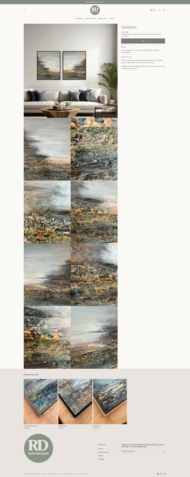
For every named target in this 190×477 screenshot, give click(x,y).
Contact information (81, 473)
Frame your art (126, 57)
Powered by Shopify (40, 473)
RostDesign (31, 473)
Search (100, 449)
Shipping (101, 459)
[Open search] (24, 10)
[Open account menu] (160, 10)
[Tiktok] (165, 474)
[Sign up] (164, 451)
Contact (100, 456)
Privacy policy (61, 473)
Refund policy (52, 473)
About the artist (103, 452)
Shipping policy (70, 473)
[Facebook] (158, 474)
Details (123, 47)
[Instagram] (161, 474)
